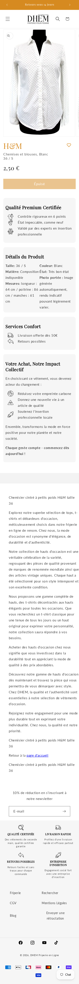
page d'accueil (37, 755)
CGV (13, 903)
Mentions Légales (54, 903)
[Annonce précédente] (8, 5)
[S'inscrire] (65, 811)
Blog (13, 915)
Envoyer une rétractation (55, 915)
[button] (9, 19)
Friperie (15, 893)
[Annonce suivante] (71, 5)
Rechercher (50, 893)
